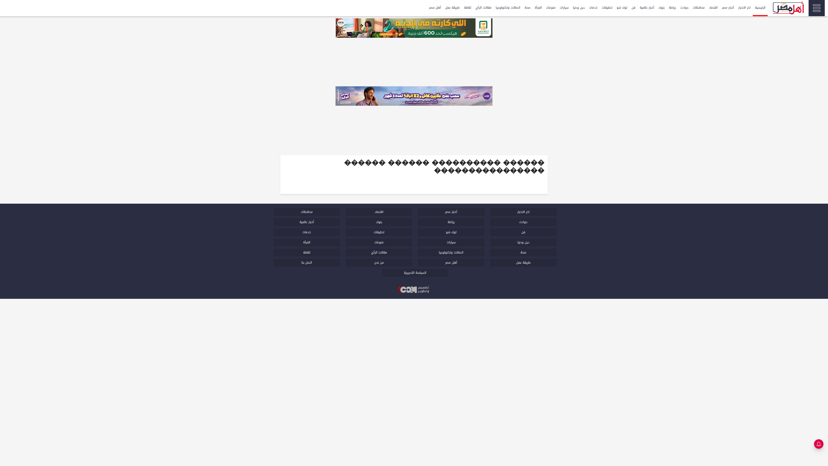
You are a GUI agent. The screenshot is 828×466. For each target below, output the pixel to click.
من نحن (379, 263)
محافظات (699, 8)
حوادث (684, 8)
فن (633, 8)
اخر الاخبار (744, 8)
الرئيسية (760, 8)
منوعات (550, 8)
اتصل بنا (306, 263)
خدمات (593, 8)
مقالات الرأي (483, 8)
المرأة (538, 8)
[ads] (414, 28)
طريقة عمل (452, 8)
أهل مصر (435, 8)
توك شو (622, 8)
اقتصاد (713, 8)
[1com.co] (414, 289)
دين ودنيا (579, 8)
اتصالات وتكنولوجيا (508, 8)
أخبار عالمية (647, 8)
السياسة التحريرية (415, 273)
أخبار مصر (728, 8)
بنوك (662, 8)
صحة (527, 8)
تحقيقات (607, 8)
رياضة (672, 8)
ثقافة (467, 8)
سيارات (564, 8)
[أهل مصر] (788, 8)
